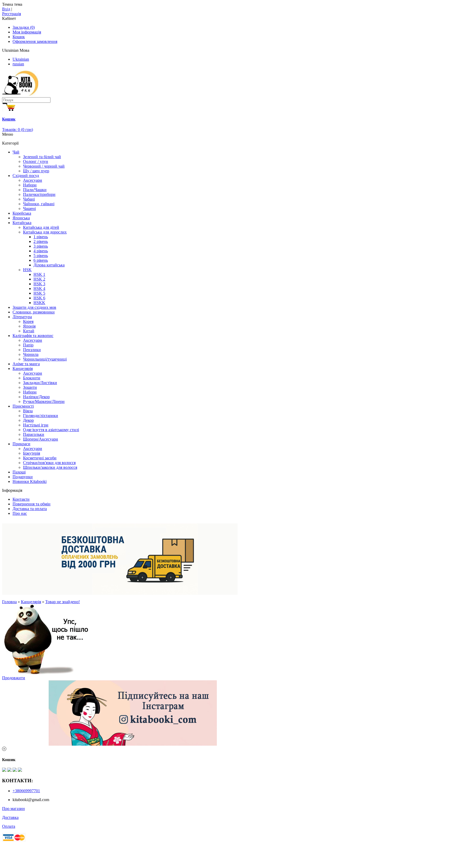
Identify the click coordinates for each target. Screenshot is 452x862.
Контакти (21, 499)
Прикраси (21, 444)
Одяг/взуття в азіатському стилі (51, 429)
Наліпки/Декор (36, 397)
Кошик (19, 37)
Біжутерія (31, 453)
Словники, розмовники (34, 312)
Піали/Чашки (35, 189)
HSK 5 (39, 293)
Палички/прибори (39, 194)
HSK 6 (39, 298)
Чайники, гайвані (38, 204)
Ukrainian (21, 59)
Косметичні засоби (39, 458)
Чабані (29, 199)
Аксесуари (32, 180)
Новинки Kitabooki (30, 481)
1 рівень (40, 237)
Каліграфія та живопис (33, 335)
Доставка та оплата (30, 508)
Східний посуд (26, 175)
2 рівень (40, 241)
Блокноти (31, 378)
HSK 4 (39, 288)
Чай (16, 152)
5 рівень (40, 255)
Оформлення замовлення (35, 41)
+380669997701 (26, 791)
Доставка (10, 817)
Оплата (8, 826)
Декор (28, 420)
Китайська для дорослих (45, 232)
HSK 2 (39, 279)
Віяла (28, 411)
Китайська (22, 222)
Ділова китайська (49, 265)
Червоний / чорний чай (44, 166)
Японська (21, 218)
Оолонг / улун (35, 161)
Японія (29, 326)
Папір (28, 345)
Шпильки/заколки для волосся (50, 467)
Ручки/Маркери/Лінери (44, 401)
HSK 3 (39, 284)
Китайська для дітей (41, 227)
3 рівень (40, 246)
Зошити (30, 387)
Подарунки (23, 477)
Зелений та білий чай (42, 157)
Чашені (29, 208)
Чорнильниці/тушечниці (45, 359)
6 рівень (40, 260)
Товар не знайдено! (62, 602)
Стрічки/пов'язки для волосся (49, 462)
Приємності (23, 406)
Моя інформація (27, 32)
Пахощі (19, 472)
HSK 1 (39, 274)
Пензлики (32, 349)
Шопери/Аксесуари (40, 439)
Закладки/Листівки (40, 382)
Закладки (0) (24, 27)
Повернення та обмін (31, 504)
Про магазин (13, 808)
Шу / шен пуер (36, 171)
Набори (30, 185)
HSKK (39, 302)
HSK (27, 269)
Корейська (22, 213)
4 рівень (40, 251)
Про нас (20, 513)
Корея (28, 321)
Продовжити (13, 678)
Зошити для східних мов (34, 307)
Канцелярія (23, 368)
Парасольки (33, 434)
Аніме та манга (26, 364)
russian (18, 64)
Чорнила (30, 354)
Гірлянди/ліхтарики (40, 415)
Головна (9, 602)
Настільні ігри (35, 425)
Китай (28, 331)
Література (22, 317)
